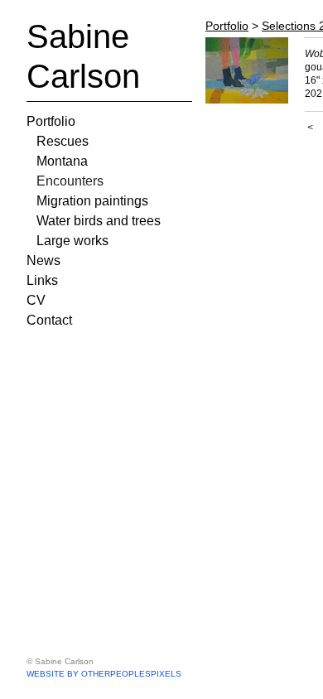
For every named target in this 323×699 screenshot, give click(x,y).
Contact (49, 320)
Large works (72, 241)
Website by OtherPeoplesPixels (104, 673)
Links (42, 280)
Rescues (62, 141)
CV (36, 300)
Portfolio (51, 121)
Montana (62, 161)
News (43, 260)
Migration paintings (92, 201)
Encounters (70, 181)
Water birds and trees (98, 221)
